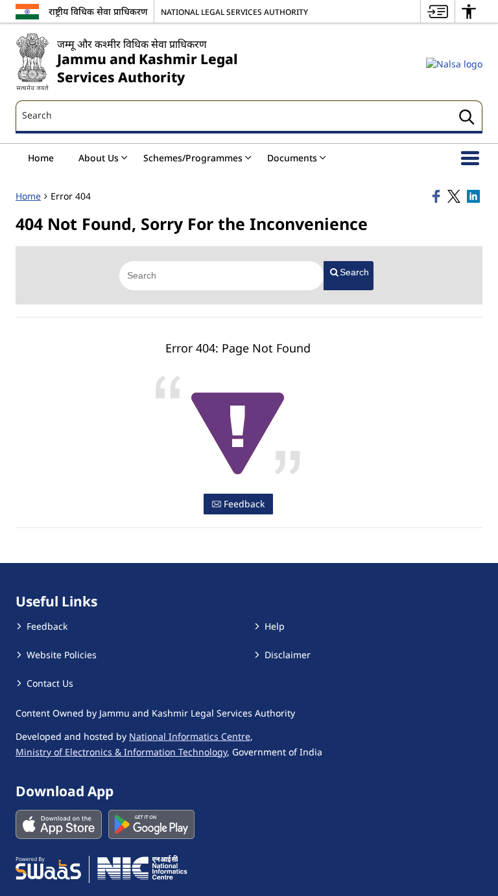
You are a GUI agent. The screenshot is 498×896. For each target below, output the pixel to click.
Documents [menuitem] (292, 158)
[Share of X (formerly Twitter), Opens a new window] (455, 196)
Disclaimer (288, 655)
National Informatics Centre (189, 736)
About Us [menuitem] (98, 158)
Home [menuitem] (41, 158)
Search (354, 272)
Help (275, 626)
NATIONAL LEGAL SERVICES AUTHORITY (234, 11)
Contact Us (50, 683)
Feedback (243, 504)
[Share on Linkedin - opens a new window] (474, 196)
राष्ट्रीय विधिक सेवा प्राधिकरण (98, 11)
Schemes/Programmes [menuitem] (193, 158)
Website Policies (62, 655)
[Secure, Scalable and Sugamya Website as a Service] (48, 867)
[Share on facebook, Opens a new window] (437, 196)
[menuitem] (438, 11)
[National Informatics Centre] (142, 867)
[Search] (466, 119)
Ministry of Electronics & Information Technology (121, 752)
